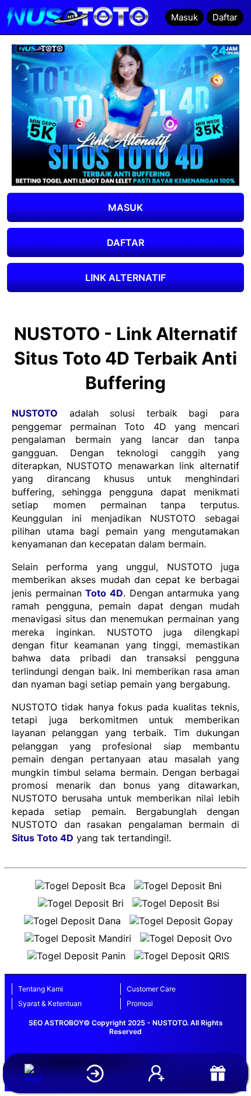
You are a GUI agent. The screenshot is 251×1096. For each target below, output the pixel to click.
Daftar (225, 17)
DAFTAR (125, 242)
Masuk (184, 17)
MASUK (125, 207)
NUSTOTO (35, 413)
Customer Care (151, 988)
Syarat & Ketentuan (50, 1003)
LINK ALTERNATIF (125, 277)
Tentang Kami (40, 988)
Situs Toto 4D (43, 838)
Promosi (140, 1003)
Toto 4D (104, 593)
